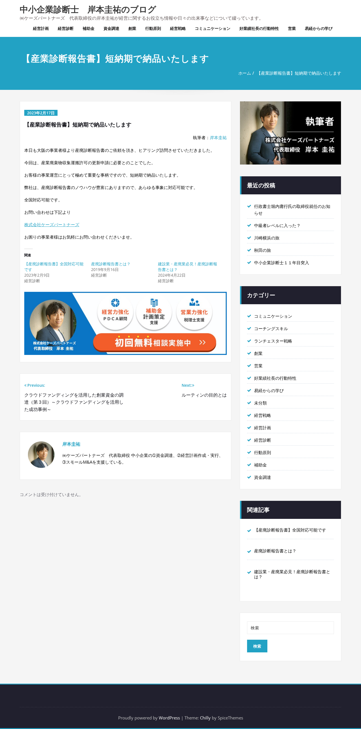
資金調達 (111, 28)
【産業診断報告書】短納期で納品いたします (299, 73)
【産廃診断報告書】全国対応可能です (290, 529)
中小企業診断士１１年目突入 (281, 262)
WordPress (169, 718)
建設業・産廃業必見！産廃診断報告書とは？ (292, 574)
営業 (292, 28)
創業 (132, 28)
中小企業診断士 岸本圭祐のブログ (88, 9)
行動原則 (153, 28)
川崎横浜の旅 (266, 238)
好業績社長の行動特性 (259, 28)
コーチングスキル (271, 328)
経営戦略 (178, 28)
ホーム (244, 73)
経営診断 (66, 28)
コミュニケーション (212, 28)
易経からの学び (319, 28)
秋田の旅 (262, 250)
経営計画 (41, 28)
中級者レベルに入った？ (277, 225)
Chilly (205, 718)
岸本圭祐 (218, 137)
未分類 (260, 403)
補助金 (88, 28)
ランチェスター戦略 (273, 341)
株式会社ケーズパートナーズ (51, 224)
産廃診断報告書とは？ (111, 263)
